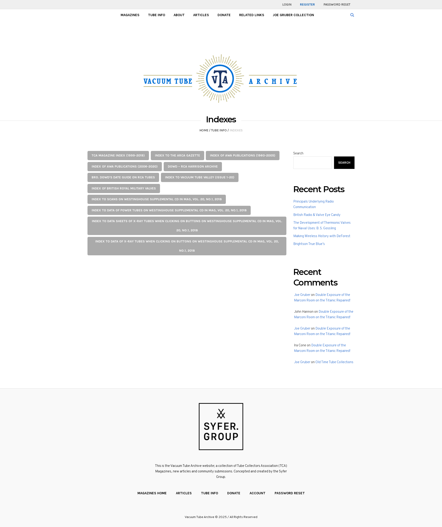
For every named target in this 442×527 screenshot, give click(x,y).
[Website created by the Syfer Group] (221, 426)
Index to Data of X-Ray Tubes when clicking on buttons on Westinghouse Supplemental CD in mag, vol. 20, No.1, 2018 (187, 246)
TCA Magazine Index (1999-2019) (118, 155)
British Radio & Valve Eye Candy (316, 215)
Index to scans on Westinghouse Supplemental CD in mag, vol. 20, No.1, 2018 (157, 199)
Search (298, 153)
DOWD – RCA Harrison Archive (193, 166)
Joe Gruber (302, 295)
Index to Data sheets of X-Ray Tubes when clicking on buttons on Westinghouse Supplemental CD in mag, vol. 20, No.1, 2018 (187, 225)
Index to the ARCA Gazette (177, 155)
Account (257, 493)
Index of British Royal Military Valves (124, 188)
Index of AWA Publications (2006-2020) (125, 166)
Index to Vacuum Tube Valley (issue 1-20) (199, 177)
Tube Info (219, 130)
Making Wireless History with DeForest (321, 236)
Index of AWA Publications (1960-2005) (242, 155)
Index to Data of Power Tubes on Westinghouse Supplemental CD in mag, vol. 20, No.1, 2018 (169, 210)
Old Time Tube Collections (334, 362)
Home (203, 130)
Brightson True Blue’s (309, 244)
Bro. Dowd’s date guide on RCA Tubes (123, 177)
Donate (233, 493)
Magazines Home (152, 493)
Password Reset (290, 493)
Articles (184, 493)
